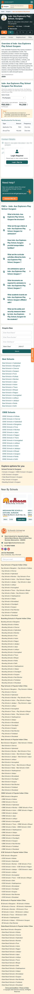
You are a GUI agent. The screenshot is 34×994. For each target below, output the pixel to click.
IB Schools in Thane (8, 914)
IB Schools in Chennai (8, 905)
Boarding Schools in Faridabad (11, 679)
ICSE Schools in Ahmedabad (10, 885)
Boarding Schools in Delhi (9, 662)
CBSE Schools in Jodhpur (11, 442)
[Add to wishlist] (17, 31)
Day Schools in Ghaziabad (10, 614)
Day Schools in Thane (8, 589)
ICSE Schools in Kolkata (9, 857)
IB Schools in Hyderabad (24, 905)
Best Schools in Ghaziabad (10, 789)
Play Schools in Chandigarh (10, 724)
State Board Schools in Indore (11, 945)
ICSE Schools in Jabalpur (9, 868)
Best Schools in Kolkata (10, 375)
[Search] (30, 6)
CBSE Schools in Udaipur (9, 832)
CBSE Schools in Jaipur (10, 431)
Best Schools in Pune (9, 373)
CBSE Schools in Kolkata (10, 415)
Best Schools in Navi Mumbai (10, 783)
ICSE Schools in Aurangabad (10, 874)
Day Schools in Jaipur (24, 581)
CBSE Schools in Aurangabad (12, 439)
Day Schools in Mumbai (9, 575)
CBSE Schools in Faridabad (10, 845)
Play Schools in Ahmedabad (10, 722)
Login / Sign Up (17, 161)
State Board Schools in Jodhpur (11, 956)
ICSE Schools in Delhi (8, 880)
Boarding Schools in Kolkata (10, 624)
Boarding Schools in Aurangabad (12, 651)
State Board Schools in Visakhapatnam (13, 967)
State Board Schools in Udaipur (11, 970)
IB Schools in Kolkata (23, 903)
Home (2, 10)
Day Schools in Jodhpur (9, 584)
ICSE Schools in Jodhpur (9, 871)
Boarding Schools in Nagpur (10, 640)
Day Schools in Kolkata (25, 567)
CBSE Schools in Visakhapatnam (12, 829)
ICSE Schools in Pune (24, 863)
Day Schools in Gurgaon (9, 606)
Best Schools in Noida (9, 402)
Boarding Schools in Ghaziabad (11, 682)
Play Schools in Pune (24, 697)
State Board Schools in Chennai (11, 934)
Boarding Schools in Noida (10, 660)
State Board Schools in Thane (11, 959)
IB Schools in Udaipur (8, 919)
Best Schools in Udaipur (9, 772)
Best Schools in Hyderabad (11, 362)
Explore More (21, 518)
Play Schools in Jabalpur (9, 702)
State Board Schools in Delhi (10, 965)
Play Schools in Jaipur (24, 702)
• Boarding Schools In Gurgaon (11, 481)
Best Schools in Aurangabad (11, 394)
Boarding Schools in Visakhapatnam (13, 665)
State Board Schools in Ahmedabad (12, 973)
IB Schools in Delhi (21, 914)
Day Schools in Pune (24, 575)
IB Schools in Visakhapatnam (10, 917)
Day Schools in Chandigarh (10, 603)
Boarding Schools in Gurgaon (11, 674)
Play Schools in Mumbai (9, 697)
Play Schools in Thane (8, 710)
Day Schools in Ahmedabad (10, 600)
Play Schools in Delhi (23, 713)
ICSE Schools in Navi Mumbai (11, 893)
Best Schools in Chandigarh (10, 778)
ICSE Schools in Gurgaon (9, 891)
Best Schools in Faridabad (10, 786)
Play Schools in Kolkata (25, 688)
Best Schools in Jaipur (9, 381)
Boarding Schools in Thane (10, 654)
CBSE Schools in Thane (10, 437)
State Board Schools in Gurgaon (11, 976)
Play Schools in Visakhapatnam (11, 716)
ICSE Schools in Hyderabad (10, 860)
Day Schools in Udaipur (9, 598)
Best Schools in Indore (9, 383)
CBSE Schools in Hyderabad (12, 421)
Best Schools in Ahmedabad (10, 775)
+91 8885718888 (9, 545)
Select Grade (5, 94)
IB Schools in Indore (8, 911)
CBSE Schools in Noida (10, 455)
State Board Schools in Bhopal (11, 962)
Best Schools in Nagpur (10, 392)
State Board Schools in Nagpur (11, 948)
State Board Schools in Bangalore (11, 928)
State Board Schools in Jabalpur (11, 951)
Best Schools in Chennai (10, 367)
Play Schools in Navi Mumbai (10, 730)
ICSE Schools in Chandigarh (10, 888)
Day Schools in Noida (8, 592)
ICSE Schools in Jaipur (25, 868)
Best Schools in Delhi (9, 405)
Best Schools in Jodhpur (10, 397)
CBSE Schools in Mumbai (11, 429)
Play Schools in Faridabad (10, 733)
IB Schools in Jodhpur (22, 911)
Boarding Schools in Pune (9, 635)
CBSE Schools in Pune (10, 426)
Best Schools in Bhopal (10, 389)
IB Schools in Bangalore (8, 903)
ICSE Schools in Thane (9, 877)
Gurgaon (8, 10)
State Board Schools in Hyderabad (12, 937)
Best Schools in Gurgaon (10, 370)
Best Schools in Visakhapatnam (11, 770)
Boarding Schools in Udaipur (10, 668)
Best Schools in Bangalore (11, 365)
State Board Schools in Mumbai (11, 940)
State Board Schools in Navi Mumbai (13, 978)
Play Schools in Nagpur (24, 699)
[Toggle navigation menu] (32, 2)
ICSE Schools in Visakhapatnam (11, 882)
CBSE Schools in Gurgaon (11, 453)
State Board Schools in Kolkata (11, 931)
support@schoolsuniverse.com (14, 542)
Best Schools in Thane (9, 386)
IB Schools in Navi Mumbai (10, 922)
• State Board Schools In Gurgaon (12, 476)
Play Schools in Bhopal (24, 710)
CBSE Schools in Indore (10, 445)
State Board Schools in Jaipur (11, 953)
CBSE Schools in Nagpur (10, 434)
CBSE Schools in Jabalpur (11, 447)
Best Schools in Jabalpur (10, 400)
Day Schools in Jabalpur (9, 581)
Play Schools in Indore (8, 699)
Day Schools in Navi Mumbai (10, 609)
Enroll (29, 558)
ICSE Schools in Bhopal (24, 877)
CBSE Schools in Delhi (10, 458)
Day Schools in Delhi (22, 592)
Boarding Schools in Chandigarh (11, 671)
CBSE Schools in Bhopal (10, 450)
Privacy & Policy (24, 987)
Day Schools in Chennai (9, 570)
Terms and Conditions (11, 987)
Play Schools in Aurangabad (10, 708)
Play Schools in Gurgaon (9, 727)
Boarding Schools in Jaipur (10, 646)
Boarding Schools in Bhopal (10, 657)
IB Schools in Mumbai (8, 908)
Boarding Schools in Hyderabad (11, 629)
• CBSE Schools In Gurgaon (23, 471)
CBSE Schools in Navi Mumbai (11, 843)
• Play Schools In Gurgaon (10, 479)
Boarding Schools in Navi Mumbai (12, 676)
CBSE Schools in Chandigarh (10, 837)
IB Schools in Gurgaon (23, 919)
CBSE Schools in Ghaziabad (10, 848)
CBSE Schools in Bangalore (11, 423)
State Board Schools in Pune (10, 942)
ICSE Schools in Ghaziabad (10, 896)
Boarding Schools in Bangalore (10, 621)
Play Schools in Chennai (9, 691)
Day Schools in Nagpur (23, 578)
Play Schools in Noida (8, 713)
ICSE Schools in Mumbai (9, 863)
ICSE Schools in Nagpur (24, 866)
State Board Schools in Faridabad (12, 981)
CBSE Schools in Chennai (11, 418)
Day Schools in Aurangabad (10, 587)
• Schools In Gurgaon (8, 471)
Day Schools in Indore (8, 578)
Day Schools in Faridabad (9, 612)
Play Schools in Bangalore (9, 688)
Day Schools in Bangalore (9, 567)
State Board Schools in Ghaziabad (12, 984)
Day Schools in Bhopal (23, 589)
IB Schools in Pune (22, 908)
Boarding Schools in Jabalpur (10, 643)
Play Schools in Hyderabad (10, 694)
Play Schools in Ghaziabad (10, 735)
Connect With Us (10, 198)
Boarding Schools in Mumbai (10, 632)
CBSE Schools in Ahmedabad (11, 834)
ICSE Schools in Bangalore (9, 855)
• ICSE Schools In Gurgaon (10, 474)
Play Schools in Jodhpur (9, 705)
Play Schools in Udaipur (9, 719)
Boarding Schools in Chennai (10, 626)
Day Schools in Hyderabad (10, 573)
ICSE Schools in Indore (9, 866)
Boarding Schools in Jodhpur (10, 649)
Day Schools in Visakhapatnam (11, 595)
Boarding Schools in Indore (10, 637)
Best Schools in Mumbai (10, 378)
